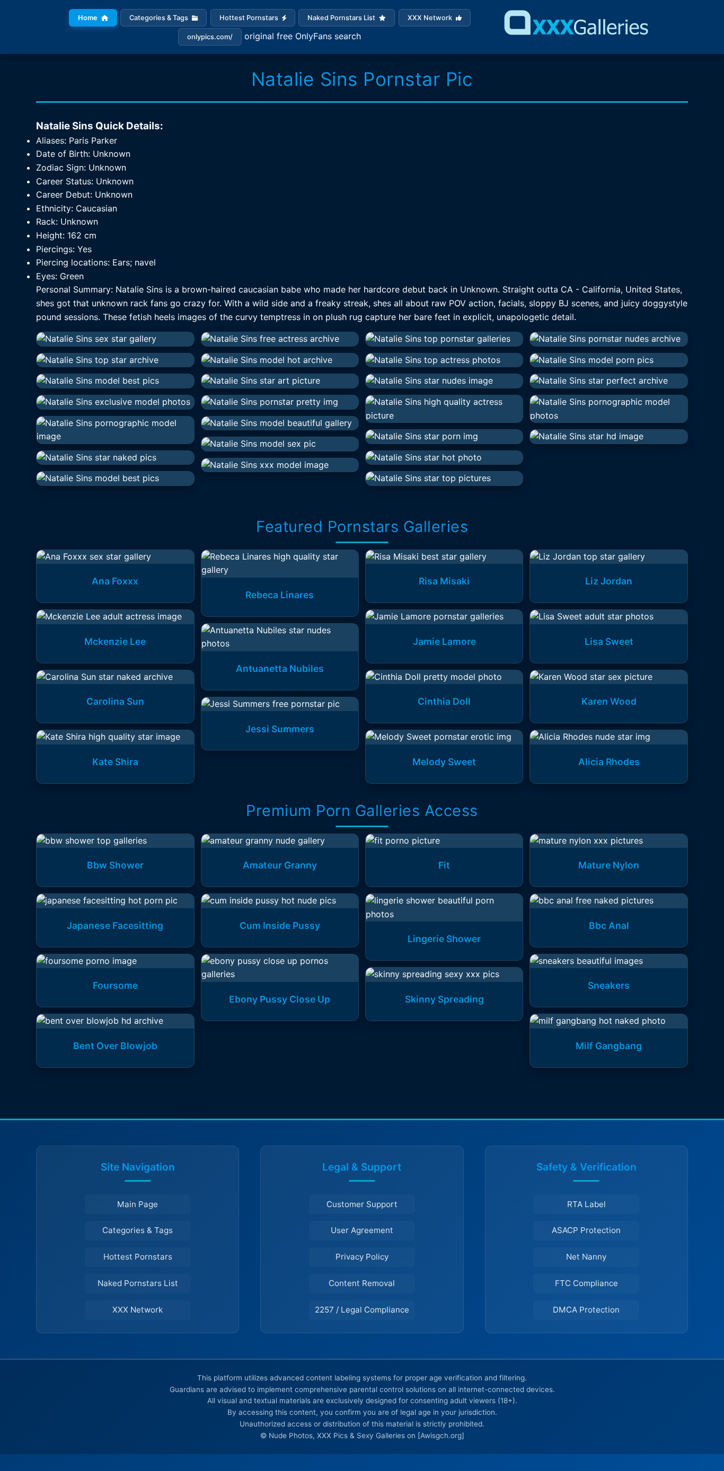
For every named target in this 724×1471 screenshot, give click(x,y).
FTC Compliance (586, 1283)
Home (88, 18)
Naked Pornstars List (342, 18)
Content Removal (362, 1283)
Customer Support (362, 1204)
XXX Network (431, 18)
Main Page (137, 1204)
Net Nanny (586, 1257)
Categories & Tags (159, 18)
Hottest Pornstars (249, 18)
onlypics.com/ (210, 37)
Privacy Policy (362, 1257)
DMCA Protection (586, 1310)
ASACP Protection (586, 1230)
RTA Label (586, 1204)
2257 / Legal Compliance (362, 1310)
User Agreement (362, 1230)
